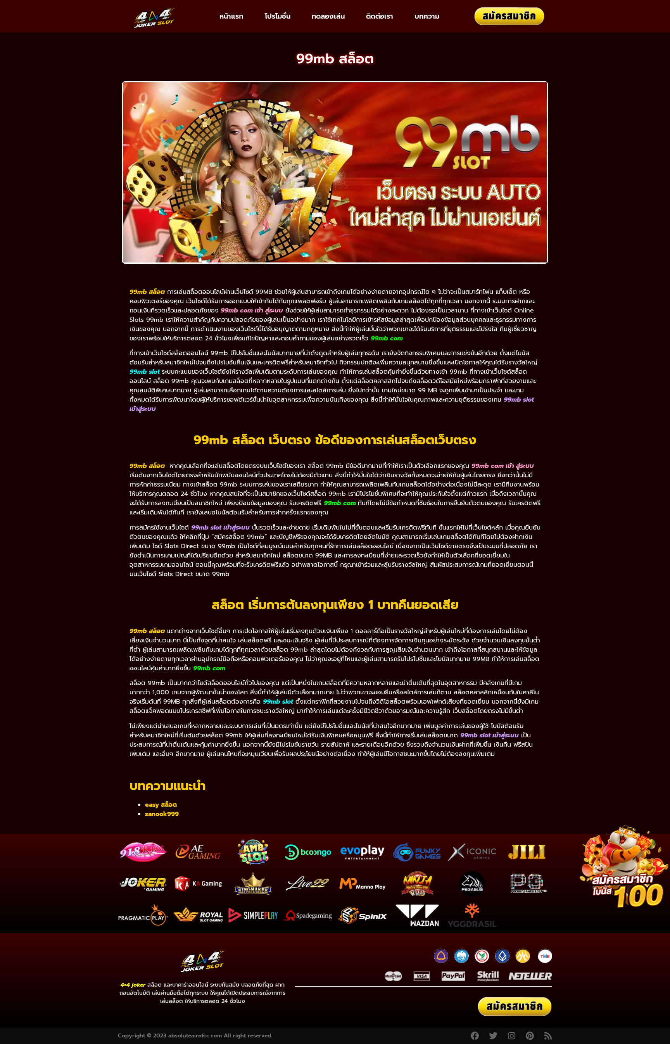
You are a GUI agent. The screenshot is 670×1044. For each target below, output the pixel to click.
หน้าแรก (231, 16)
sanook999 (162, 814)
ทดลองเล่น (328, 16)
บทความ (426, 16)
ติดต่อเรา (379, 16)
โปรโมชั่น (277, 16)
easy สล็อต (161, 804)
